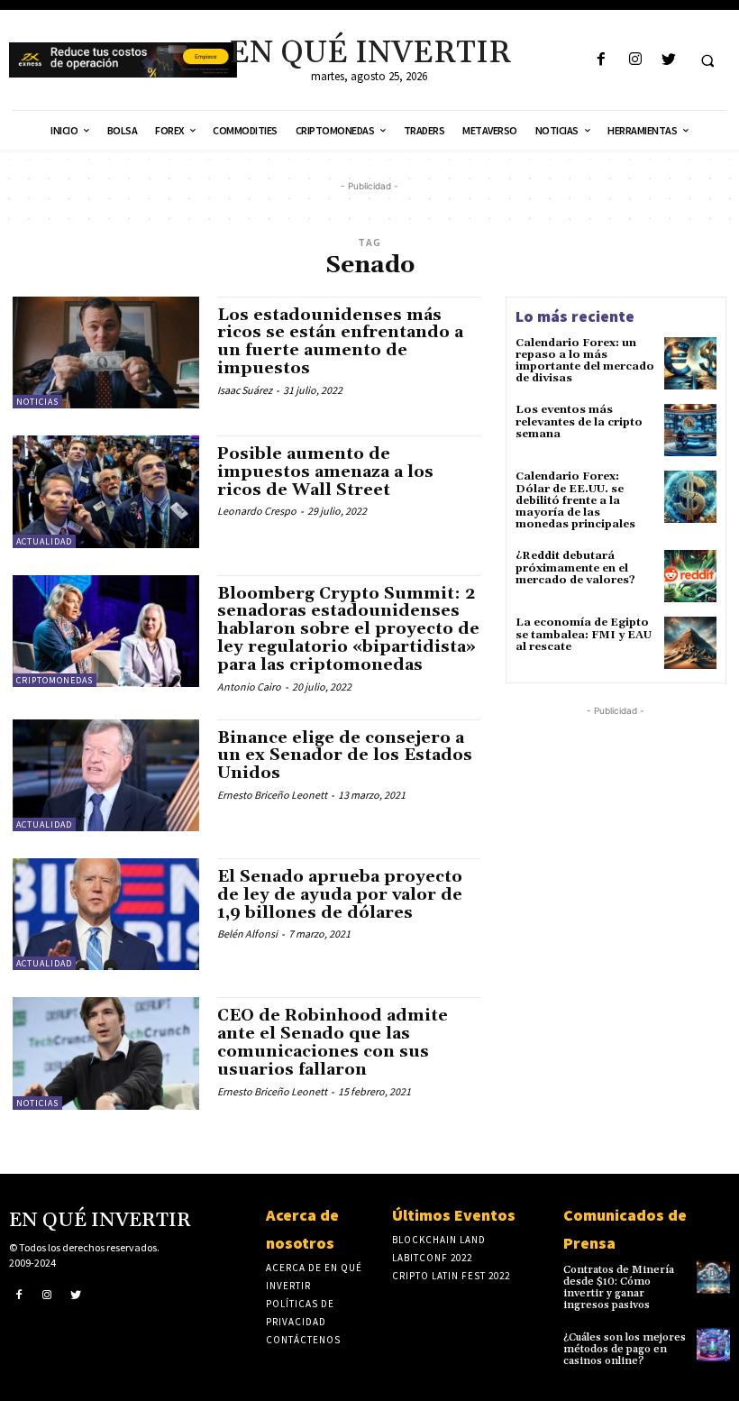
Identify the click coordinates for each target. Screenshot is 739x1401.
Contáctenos (303, 1339)
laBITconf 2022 (432, 1257)
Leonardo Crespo (257, 510)
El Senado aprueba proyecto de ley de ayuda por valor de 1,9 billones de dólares (339, 894)
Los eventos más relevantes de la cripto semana (579, 421)
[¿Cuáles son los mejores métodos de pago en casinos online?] (713, 1344)
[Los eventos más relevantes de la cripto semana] (690, 430)
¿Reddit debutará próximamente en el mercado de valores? (575, 567)
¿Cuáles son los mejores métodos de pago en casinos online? (624, 1349)
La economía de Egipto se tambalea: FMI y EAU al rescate (583, 634)
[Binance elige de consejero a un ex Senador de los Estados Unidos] (106, 775)
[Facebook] (601, 60)
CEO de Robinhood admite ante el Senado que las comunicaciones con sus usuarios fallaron (332, 1042)
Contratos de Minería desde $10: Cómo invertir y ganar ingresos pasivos (618, 1288)
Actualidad (44, 541)
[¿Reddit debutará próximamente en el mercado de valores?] (690, 576)
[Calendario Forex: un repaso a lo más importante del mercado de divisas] (690, 363)
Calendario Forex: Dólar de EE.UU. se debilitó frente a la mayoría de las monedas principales (575, 500)
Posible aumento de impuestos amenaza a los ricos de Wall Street (325, 472)
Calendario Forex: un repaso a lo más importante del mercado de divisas (584, 361)
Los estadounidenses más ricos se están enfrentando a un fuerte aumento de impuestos (340, 342)
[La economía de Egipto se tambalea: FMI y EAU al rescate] (690, 643)
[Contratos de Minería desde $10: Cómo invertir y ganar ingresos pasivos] (713, 1277)
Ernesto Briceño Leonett (272, 794)
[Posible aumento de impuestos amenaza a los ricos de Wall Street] (106, 491)
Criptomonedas (54, 680)
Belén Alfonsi (247, 933)
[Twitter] (668, 60)
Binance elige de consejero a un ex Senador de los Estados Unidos (344, 756)
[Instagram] (635, 60)
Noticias (37, 401)
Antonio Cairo (249, 686)
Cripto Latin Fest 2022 (451, 1275)
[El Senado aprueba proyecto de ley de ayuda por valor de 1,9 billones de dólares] (106, 914)
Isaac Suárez (244, 390)
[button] (707, 60)
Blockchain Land (439, 1239)
